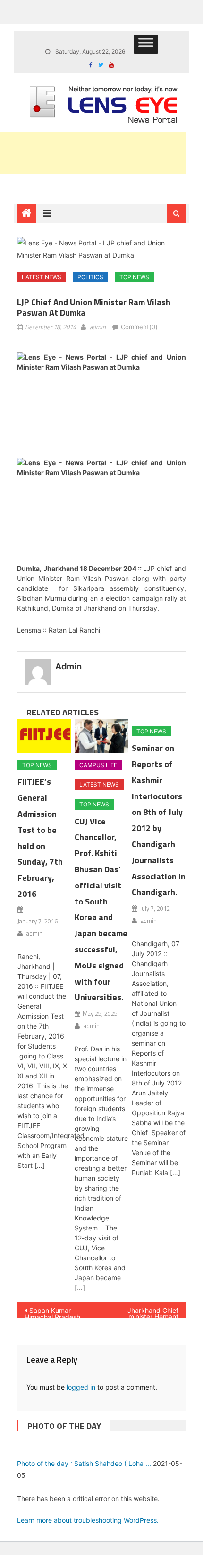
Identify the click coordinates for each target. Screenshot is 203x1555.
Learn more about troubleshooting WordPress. (88, 1520)
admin (98, 327)
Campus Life (98, 764)
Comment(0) (139, 327)
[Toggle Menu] (145, 44)
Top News (134, 276)
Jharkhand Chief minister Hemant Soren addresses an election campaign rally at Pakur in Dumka (147, 1312)
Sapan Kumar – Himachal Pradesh (52, 1312)
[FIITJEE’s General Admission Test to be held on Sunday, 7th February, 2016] (44, 736)
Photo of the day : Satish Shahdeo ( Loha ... (84, 1463)
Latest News (41, 276)
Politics (90, 276)
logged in (81, 1387)
